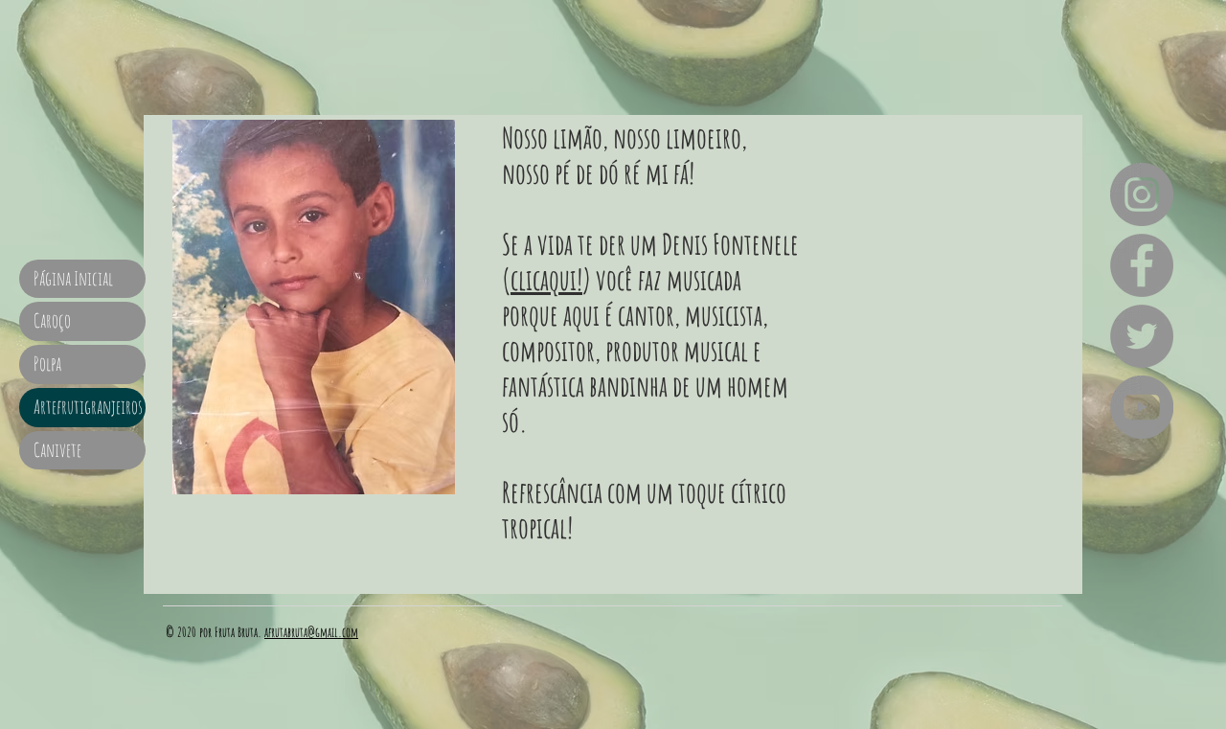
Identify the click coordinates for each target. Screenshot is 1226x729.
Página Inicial (73, 278)
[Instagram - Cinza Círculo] (1141, 194)
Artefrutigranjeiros (88, 407)
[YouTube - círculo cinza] (1141, 407)
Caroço (52, 320)
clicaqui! (546, 279)
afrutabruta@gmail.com (311, 632)
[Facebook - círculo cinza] (1141, 265)
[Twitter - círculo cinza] (1141, 336)
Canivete (57, 450)
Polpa (47, 364)
